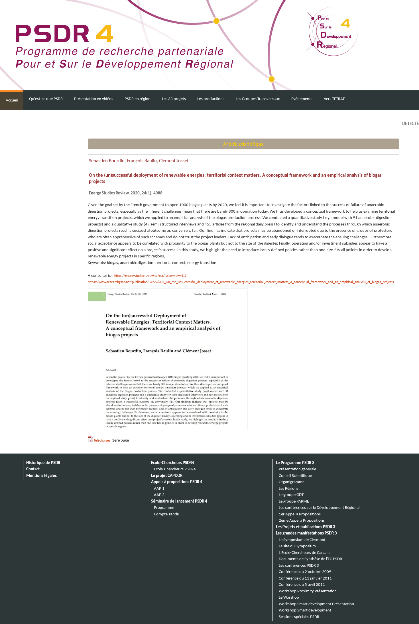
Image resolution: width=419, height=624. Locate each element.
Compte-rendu (166, 514)
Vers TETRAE (334, 99)
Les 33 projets (174, 99)
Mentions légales (41, 476)
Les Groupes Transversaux (258, 99)
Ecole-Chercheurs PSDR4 (172, 463)
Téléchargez (102, 440)
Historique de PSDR (43, 463)
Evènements (301, 99)
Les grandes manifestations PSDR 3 (306, 533)
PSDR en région (137, 99)
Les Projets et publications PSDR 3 (305, 527)
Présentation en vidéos (93, 99)
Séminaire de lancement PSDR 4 (179, 501)
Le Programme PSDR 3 (295, 463)
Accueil (12, 100)
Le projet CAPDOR (166, 476)
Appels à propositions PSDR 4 (176, 482)
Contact (33, 469)
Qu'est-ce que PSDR (46, 99)
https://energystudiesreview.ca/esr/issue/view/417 (150, 276)
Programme (164, 508)
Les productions (210, 99)
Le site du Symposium (297, 546)
